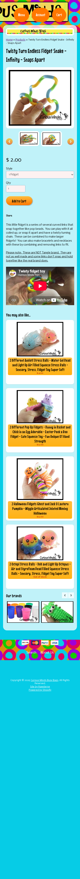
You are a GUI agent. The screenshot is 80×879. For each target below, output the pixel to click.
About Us (47, 653)
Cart (59, 15)
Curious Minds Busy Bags (44, 680)
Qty (8, 183)
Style (9, 168)
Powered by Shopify (40, 690)
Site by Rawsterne (40, 687)
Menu (21, 15)
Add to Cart (19, 201)
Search (31, 653)
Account (40, 15)
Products (20, 40)
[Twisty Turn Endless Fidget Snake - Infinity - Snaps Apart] (29, 138)
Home (9, 40)
